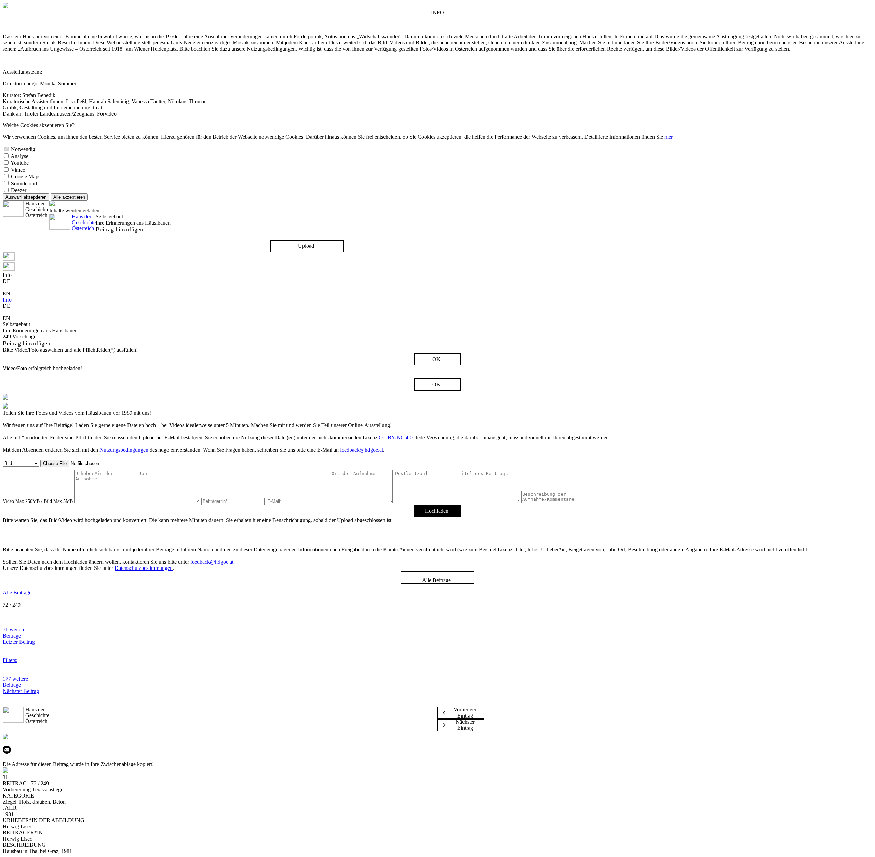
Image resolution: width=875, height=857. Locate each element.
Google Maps (25, 176)
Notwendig (23, 149)
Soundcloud (24, 183)
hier (668, 137)
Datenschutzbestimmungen (144, 568)
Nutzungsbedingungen (123, 450)
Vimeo (18, 170)
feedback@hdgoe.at (361, 450)
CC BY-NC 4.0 (396, 437)
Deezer (18, 190)
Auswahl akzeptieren (25, 197)
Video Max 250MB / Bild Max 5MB (38, 501)
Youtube (20, 163)
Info (7, 300)
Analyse (19, 156)
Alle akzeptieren (69, 197)
